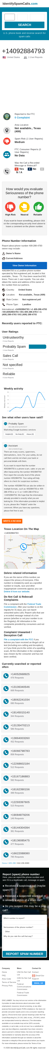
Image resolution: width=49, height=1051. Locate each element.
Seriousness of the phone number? (18, 927)
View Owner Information (24, 265)
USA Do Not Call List (24, 973)
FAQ (4, 975)
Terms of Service (9, 982)
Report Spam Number (24, 954)
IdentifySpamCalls (20, 3)
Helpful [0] (9, 434)
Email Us (38, 983)
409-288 (12, 863)
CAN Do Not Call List (24, 979)
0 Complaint (22, 117)
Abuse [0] (30, 434)
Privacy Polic (7, 986)
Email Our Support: (38, 977)
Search (24, 25)
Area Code (6, 979)
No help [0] (20, 434)
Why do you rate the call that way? (18, 936)
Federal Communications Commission (24, 986)
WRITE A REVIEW (12, 521)
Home (4, 863)
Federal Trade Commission (23, 994)
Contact (35, 972)
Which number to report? (14, 918)
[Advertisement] (24, 85)
